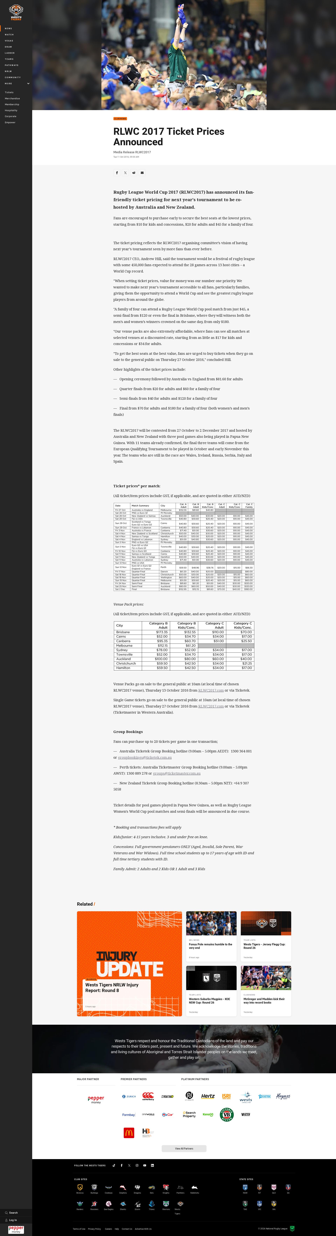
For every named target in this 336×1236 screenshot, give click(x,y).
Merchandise (12, 98)
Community (13, 77)
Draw (8, 46)
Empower (10, 122)
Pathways (12, 65)
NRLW (8, 71)
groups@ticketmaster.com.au (177, 773)
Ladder (10, 53)
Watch (9, 34)
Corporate (10, 116)
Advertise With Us (143, 1228)
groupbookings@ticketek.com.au (145, 757)
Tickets (9, 92)
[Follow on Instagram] (137, 1165)
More (8, 83)
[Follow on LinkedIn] (152, 1165)
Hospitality (11, 110)
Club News (120, 119)
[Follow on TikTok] (114, 1165)
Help (117, 1228)
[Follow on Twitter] (129, 1165)
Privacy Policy (94, 1228)
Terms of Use (79, 1228)
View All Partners (184, 1148)
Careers (108, 1228)
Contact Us (127, 1228)
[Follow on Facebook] (121, 1165)
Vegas (9, 40)
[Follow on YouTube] (144, 1165)
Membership (12, 104)
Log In (13, 1220)
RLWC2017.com (211, 690)
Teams (9, 59)
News (8, 28)
